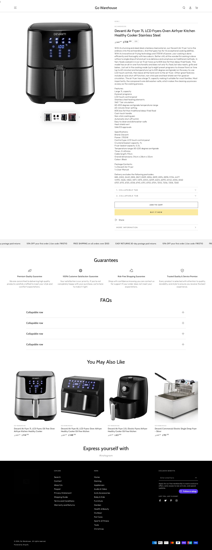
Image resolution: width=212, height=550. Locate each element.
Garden (97, 505)
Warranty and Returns (64, 505)
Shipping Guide (61, 497)
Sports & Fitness (101, 521)
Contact (58, 481)
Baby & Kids (99, 497)
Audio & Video (100, 489)
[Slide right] (79, 117)
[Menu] (15, 7)
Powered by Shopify (21, 545)
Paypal (57, 489)
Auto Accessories (102, 493)
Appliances (99, 485)
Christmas (99, 529)
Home (117, 21)
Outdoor (98, 513)
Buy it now (156, 212)
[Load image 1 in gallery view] (48, 117)
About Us (58, 485)
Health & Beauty (101, 509)
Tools (96, 525)
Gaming (97, 481)
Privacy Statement (63, 493)
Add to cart (156, 205)
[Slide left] (40, 117)
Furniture (98, 501)
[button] (184, 7)
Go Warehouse (120, 26)
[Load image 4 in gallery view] (72, 117)
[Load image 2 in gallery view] (56, 117)
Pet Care (98, 517)
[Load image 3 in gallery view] (64, 117)
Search (57, 477)
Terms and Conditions (64, 501)
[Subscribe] (196, 477)
